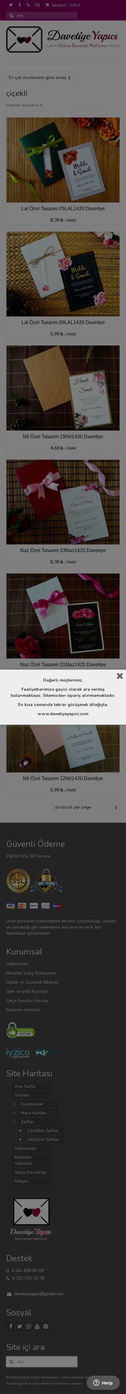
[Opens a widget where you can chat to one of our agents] (103, 1383)
